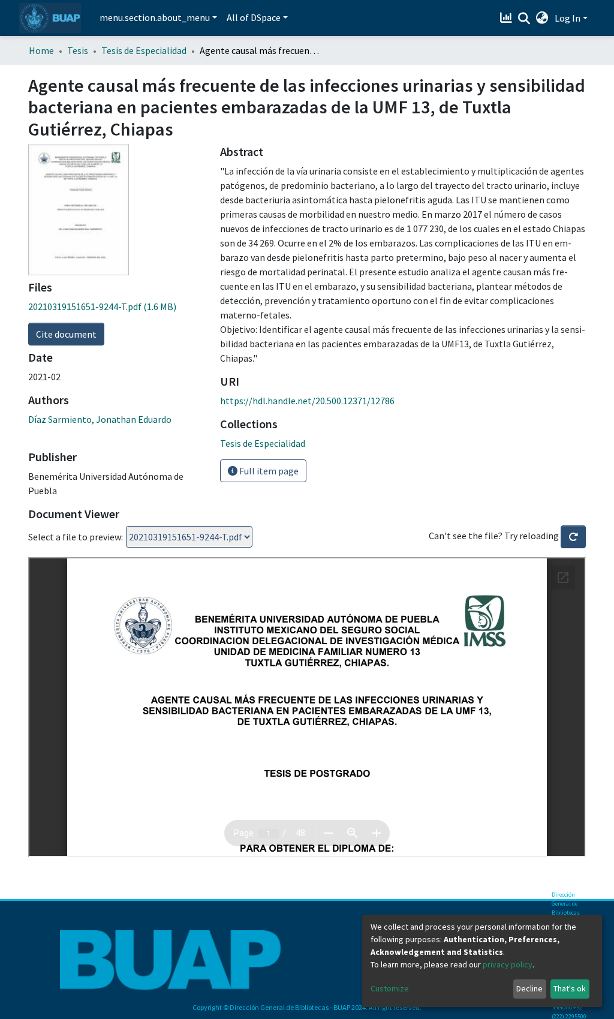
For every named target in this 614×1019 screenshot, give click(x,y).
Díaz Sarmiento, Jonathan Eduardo (99, 419)
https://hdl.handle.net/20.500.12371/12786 (307, 401)
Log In (567, 18)
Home (41, 50)
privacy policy (507, 964)
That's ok (569, 988)
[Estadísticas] (507, 18)
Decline (529, 988)
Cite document (66, 334)
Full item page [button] (268, 471)
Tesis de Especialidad (143, 50)
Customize (390, 988)
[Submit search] (524, 18)
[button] (542, 18)
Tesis (77, 50)
